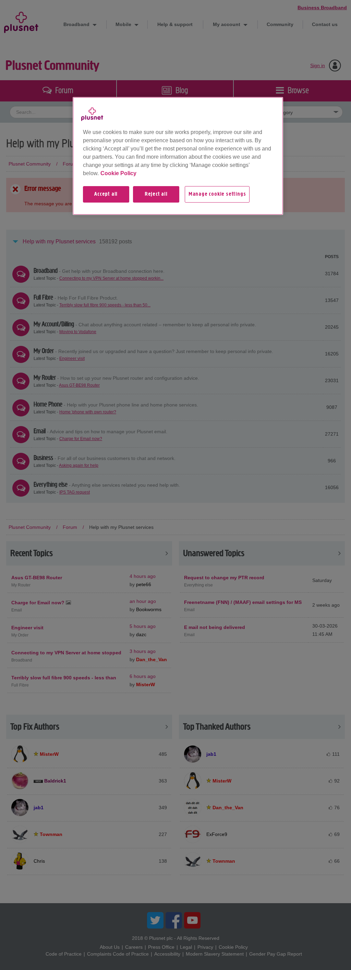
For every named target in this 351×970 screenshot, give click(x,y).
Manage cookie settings (217, 194)
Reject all (156, 194)
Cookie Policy (118, 173)
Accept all (106, 194)
